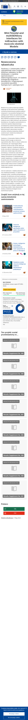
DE (2, 57)
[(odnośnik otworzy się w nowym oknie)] (6, 5)
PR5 (4, 15)
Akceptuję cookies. (14, 713)
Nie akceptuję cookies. (14, 717)
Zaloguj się (14, 6)
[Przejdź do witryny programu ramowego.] (14, 28)
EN (5, 57)
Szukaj (21, 6)
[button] (18, 6)
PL (18, 57)
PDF (15, 513)
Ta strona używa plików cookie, (9, 708)
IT (15, 57)
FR (12, 57)
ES (8, 57)
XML (15, 509)
